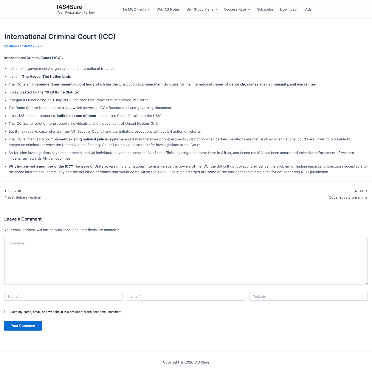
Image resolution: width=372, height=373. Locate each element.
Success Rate (235, 9)
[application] (215, 9)
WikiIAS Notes (168, 9)
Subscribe (265, 9)
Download (288, 9)
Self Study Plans (200, 9)
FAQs (308, 9)
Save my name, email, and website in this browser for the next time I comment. (66, 312)
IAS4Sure (69, 6)
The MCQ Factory (135, 9)
